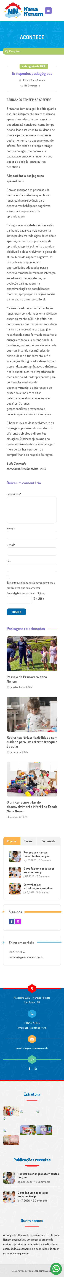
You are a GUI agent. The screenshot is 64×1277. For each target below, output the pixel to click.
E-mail (11, 545)
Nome (11, 528)
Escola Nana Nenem (34, 80)
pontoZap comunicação (40, 1270)
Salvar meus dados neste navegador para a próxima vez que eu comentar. (31, 585)
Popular (12, 841)
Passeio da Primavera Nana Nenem (27, 679)
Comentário (14, 494)
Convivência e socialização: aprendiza (37, 886)
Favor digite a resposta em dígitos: (26, 593)
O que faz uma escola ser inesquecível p (38, 870)
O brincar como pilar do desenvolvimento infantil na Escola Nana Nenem (32, 806)
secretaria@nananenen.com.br (32, 1048)
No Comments (32, 85)
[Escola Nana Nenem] (23, 10)
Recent (28, 841)
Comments (48, 841)
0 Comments (45, 860)
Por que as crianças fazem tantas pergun (36, 854)
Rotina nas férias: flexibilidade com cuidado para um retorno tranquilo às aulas (32, 741)
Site (9, 561)
